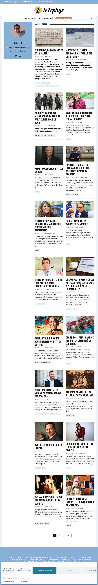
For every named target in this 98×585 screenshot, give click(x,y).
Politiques (75, 194)
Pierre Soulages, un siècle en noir (49, 170)
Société (68, 244)
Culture (37, 135)
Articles (26, 18)
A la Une (37, 83)
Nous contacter (62, 558)
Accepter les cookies (44, 571)
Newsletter (65, 560)
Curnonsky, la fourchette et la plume (49, 52)
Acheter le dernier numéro (18, 560)
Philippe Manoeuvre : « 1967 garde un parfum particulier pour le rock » (47, 117)
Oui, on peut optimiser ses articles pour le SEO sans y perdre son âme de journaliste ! (80, 284)
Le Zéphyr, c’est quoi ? (11, 2)
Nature (68, 74)
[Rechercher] (92, 18)
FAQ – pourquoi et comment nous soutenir (39, 558)
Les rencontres (54, 85)
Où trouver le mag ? (27, 2)
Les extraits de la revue (41, 85)
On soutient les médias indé (82, 560)
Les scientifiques (40, 303)
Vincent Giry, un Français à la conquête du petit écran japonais (79, 116)
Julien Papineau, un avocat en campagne (77, 222)
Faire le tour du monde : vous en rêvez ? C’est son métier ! (48, 341)
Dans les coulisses (71, 308)
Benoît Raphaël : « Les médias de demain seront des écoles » (48, 393)
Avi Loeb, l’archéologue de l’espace (49, 446)
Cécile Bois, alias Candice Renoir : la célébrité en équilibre (80, 340)
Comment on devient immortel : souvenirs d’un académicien (80, 502)
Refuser (69, 571)
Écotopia (34, 18)
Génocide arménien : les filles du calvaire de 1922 (79, 393)
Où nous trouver (52, 560)
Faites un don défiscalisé (45, 2)
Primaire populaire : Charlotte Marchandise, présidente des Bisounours (48, 225)
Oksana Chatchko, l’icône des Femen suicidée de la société (48, 500)
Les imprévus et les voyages (42, 362)
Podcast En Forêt (47, 18)
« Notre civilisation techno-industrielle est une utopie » (79, 53)
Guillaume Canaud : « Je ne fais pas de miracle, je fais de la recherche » (49, 283)
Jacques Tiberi (39, 56)
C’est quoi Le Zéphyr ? (14, 558)
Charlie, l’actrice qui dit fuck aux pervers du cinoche (79, 447)
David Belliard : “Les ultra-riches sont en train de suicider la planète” (77, 169)
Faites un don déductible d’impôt (82, 558)
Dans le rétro (45, 83)
